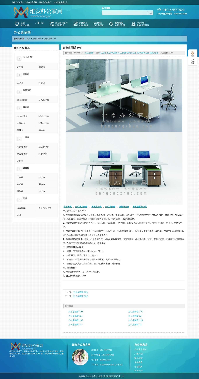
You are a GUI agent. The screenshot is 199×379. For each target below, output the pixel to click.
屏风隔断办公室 (143, 53)
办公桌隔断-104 (80, 292)
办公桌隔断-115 (75, 324)
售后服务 (138, 366)
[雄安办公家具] (38, 17)
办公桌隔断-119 (135, 311)
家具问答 (138, 358)
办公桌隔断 (36, 39)
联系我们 (138, 371)
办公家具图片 (140, 349)
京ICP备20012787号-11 (113, 376)
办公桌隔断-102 (80, 296)
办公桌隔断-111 (135, 324)
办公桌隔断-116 (75, 316)
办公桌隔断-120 (135, 320)
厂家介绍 (138, 354)
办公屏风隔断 (111, 53)
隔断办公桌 (154, 53)
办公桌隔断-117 (135, 316)
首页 (28, 39)
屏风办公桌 (131, 53)
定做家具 (138, 362)
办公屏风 (102, 53)
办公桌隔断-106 (75, 320)
